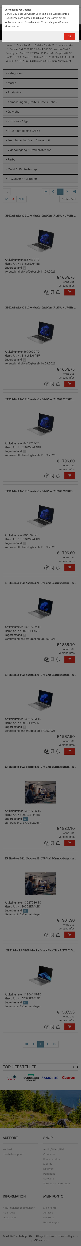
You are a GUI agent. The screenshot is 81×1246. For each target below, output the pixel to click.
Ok (69, 36)
